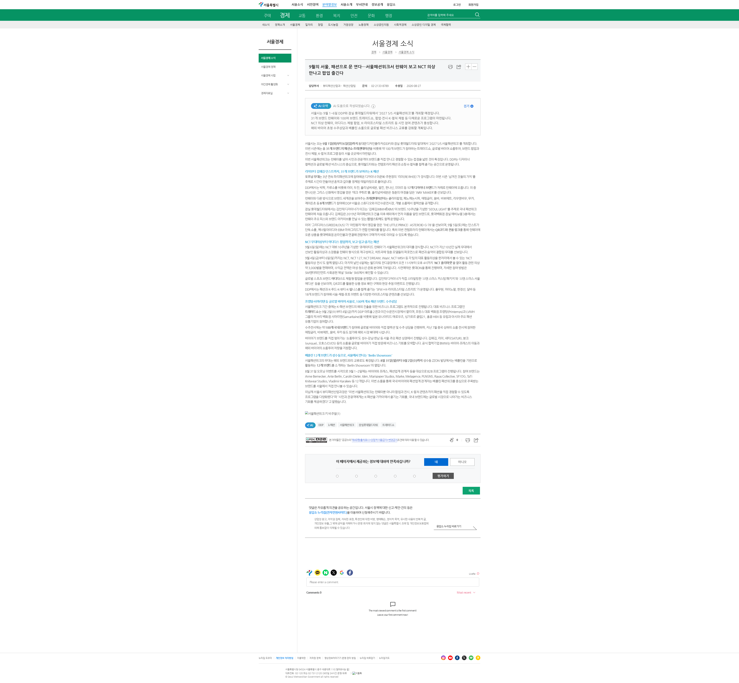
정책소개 (280, 24)
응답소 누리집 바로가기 (448, 526)
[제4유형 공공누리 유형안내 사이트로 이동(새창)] (316, 440)
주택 (267, 15)
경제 (285, 15)
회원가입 (473, 4)
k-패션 (331, 424)
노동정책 (364, 24)
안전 (353, 15)
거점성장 (348, 24)
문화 (371, 15)
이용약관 (301, 658)
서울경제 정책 (268, 66)
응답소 (391, 4)
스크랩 (459, 67)
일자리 (309, 24)
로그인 (457, 4)
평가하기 (443, 476)
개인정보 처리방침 (284, 658)
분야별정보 (329, 4)
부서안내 (362, 4)
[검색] (477, 15)
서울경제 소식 (268, 57)
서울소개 (346, 4)
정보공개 (377, 4)
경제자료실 (267, 93)
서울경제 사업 (268, 75)
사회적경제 (400, 24)
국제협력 (446, 24)
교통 (301, 15)
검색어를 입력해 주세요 (440, 15)
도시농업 (333, 24)
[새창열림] (450, 67)
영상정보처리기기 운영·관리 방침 (340, 658)
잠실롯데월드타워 (368, 424)
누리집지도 (384, 658)
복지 (336, 15)
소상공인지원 (381, 24)
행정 (388, 15)
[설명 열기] (373, 106)
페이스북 (457, 657)
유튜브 (450, 657)
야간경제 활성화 (269, 84)
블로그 (471, 657)
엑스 (464, 657)
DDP (321, 424)
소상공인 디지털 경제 (424, 24)
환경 (319, 15)
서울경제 (295, 24)
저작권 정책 (315, 658)
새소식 (266, 24)
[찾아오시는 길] (342, 669)
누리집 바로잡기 (367, 658)
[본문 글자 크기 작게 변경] (474, 66)
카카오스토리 (478, 657)
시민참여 (313, 4)
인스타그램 (443, 657)
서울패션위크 (347, 424)
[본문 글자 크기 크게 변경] (468, 66)
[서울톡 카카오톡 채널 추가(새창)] (357, 673)
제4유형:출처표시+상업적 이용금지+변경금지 (374, 439)
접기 (466, 106)
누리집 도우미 (265, 658)
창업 (320, 24)
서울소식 (297, 4)
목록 (471, 491)
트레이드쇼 (388, 424)
